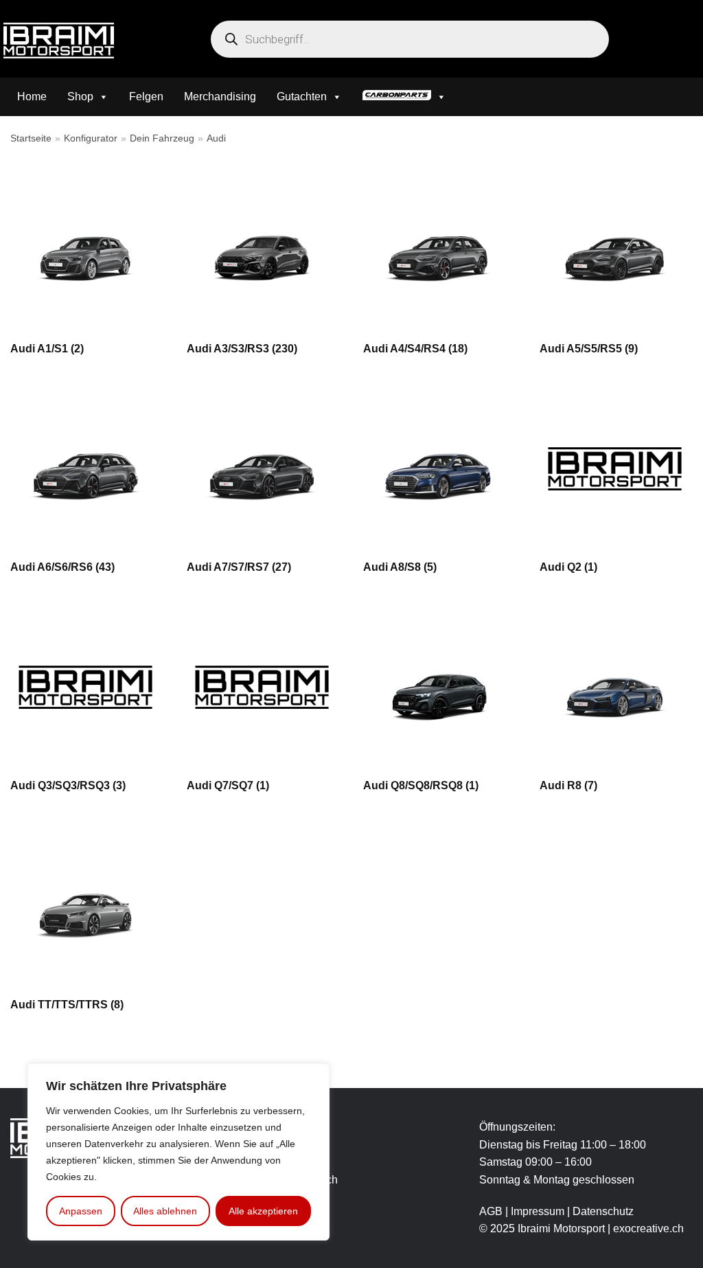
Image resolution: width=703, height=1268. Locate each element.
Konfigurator (90, 138)
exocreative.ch (648, 1228)
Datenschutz (603, 1211)
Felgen (146, 96)
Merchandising (220, 96)
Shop (80, 96)
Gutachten (302, 96)
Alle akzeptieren (263, 1210)
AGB (491, 1211)
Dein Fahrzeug (162, 138)
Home (32, 96)
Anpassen (80, 1210)
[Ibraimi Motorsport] (58, 40)
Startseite (30, 138)
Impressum (539, 1211)
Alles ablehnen (165, 1210)
